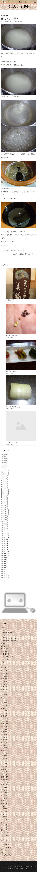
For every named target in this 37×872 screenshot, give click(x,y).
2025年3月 (4, 488)
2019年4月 (4, 526)
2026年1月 (4, 468)
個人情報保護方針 (8, 656)
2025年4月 (4, 486)
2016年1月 (4, 573)
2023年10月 (5, 494)
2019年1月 (4, 532)
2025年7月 (4, 480)
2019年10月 (5, 514)
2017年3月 (4, 546)
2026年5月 (4, 460)
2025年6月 (4, 482)
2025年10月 (5, 474)
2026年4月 (4, 462)
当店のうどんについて (9, 638)
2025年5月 (4, 484)
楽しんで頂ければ (6, 847)
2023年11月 (5, 492)
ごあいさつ (4, 630)
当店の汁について (8, 635)
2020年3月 (4, 504)
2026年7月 (4, 456)
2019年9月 (4, 516)
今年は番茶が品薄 (6, 855)
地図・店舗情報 (5, 651)
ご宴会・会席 (5, 646)
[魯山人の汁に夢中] (18, 37)
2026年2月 (4, 466)
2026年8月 (4, 454)
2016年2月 (4, 571)
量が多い (3, 850)
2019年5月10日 (17, 21)
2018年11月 (5, 536)
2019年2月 (4, 530)
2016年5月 (4, 565)
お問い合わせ (5, 654)
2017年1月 (4, 550)
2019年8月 (4, 518)
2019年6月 (4, 522)
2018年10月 (5, 538)
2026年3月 (4, 464)
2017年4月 (4, 544)
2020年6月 (4, 498)
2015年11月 (5, 577)
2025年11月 (5, 472)
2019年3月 (4, 528)
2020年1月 (4, 508)
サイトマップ (7, 662)
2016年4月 (4, 567)
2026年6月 (4, 458)
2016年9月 (4, 558)
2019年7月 (4, 520)
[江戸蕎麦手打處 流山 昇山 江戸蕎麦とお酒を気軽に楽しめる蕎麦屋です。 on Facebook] (19, 864)
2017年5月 (4, 542)
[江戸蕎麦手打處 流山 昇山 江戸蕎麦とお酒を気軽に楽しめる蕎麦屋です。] (13, 1)
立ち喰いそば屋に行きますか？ (24, 254)
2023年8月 (4, 496)
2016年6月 (4, 563)
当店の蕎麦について (9, 633)
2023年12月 (5, 490)
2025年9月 (4, 476)
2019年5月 (4, 524)
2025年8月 (4, 478)
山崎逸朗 (6, 21)
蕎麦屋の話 (4, 15)
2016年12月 (5, 552)
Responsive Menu (34, 2)
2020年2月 (4, 506)
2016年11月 (5, 554)
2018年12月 (5, 534)
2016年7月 (4, 561)
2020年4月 (4, 502)
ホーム (3, 627)
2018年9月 (4, 540)
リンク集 (5, 659)
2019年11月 (5, 512)
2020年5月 (4, 500)
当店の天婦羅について (9, 641)
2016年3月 (4, 569)
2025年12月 (5, 470)
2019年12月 (5, 510)
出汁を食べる (5, 844)
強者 (2, 852)
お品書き (3, 643)
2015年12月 (5, 575)
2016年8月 (4, 560)
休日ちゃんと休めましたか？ (12, 250)
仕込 (4, 246)
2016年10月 (5, 556)
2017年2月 (4, 548)
